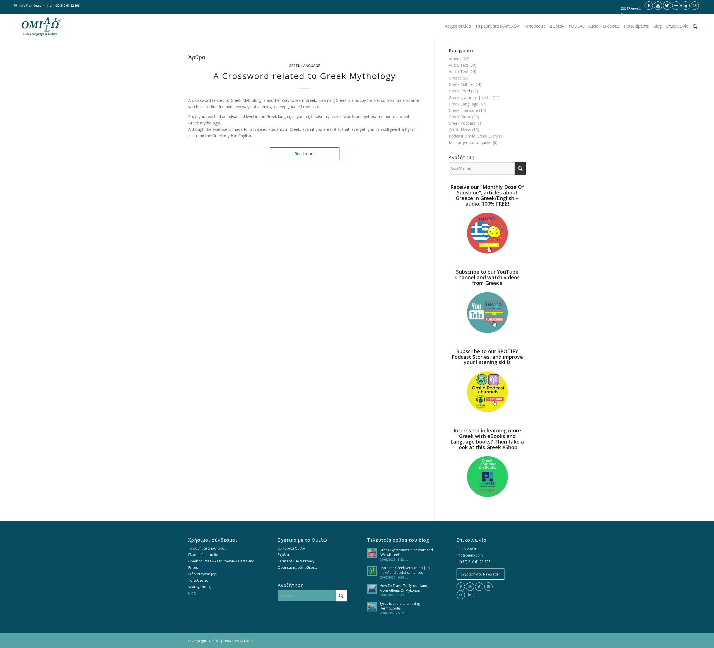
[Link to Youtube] (658, 5)
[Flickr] (461, 595)
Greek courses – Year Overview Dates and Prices (221, 564)
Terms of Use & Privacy (296, 561)
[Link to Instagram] (695, 5)
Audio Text (458, 65)
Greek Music (460, 116)
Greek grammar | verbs (470, 97)
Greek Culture (461, 84)
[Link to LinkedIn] (685, 5)
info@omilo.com (32, 5)
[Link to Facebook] (649, 5)
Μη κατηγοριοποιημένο (470, 142)
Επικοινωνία (466, 548)
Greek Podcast (462, 123)
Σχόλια (283, 554)
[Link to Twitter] (667, 5)
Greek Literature (463, 110)
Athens (455, 58)
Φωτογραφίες (199, 586)
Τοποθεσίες (198, 580)
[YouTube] (470, 586)
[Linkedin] (470, 595)
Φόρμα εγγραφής (202, 574)
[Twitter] (479, 586)
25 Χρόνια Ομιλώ (291, 548)
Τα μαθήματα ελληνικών (207, 548)
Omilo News (460, 129)
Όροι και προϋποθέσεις (297, 567)
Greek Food (459, 90)
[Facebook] (461, 586)
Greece (455, 78)
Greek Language (304, 65)
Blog (192, 593)
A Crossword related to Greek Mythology (304, 75)
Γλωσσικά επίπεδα (203, 554)
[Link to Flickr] (676, 5)
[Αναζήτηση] (695, 26)
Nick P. (249, 641)
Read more (305, 153)
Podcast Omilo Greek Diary (473, 136)
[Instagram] (488, 586)
